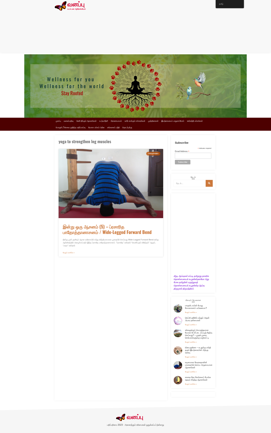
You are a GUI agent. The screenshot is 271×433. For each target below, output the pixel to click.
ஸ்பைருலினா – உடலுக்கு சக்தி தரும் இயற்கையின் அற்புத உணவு (198, 350)
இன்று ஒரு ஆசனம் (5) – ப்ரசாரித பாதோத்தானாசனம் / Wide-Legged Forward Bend (107, 229)
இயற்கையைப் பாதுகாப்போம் (172, 121)
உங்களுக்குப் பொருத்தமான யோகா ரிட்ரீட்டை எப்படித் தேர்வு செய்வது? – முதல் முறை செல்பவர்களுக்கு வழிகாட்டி (198, 334)
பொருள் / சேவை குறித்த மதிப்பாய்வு (71, 127)
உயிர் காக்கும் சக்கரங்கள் (135, 121)
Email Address (182, 151)
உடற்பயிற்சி (103, 121)
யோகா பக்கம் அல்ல (96, 127)
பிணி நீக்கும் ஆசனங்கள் (86, 121)
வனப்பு (76, 4)
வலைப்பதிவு (69, 121)
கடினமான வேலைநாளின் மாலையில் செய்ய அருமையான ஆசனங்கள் (198, 365)
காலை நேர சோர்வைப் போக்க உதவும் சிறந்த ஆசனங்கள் (198, 378)
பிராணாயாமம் (116, 121)
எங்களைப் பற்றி (113, 127)
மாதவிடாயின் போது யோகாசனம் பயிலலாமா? (196, 306)
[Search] (209, 183)
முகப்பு (58, 121)
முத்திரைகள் (153, 121)
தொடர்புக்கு (127, 127)
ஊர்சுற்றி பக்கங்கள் (195, 121)
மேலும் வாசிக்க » (69, 253)
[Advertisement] (135, 33)
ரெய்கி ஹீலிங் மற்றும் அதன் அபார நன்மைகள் (197, 319)
